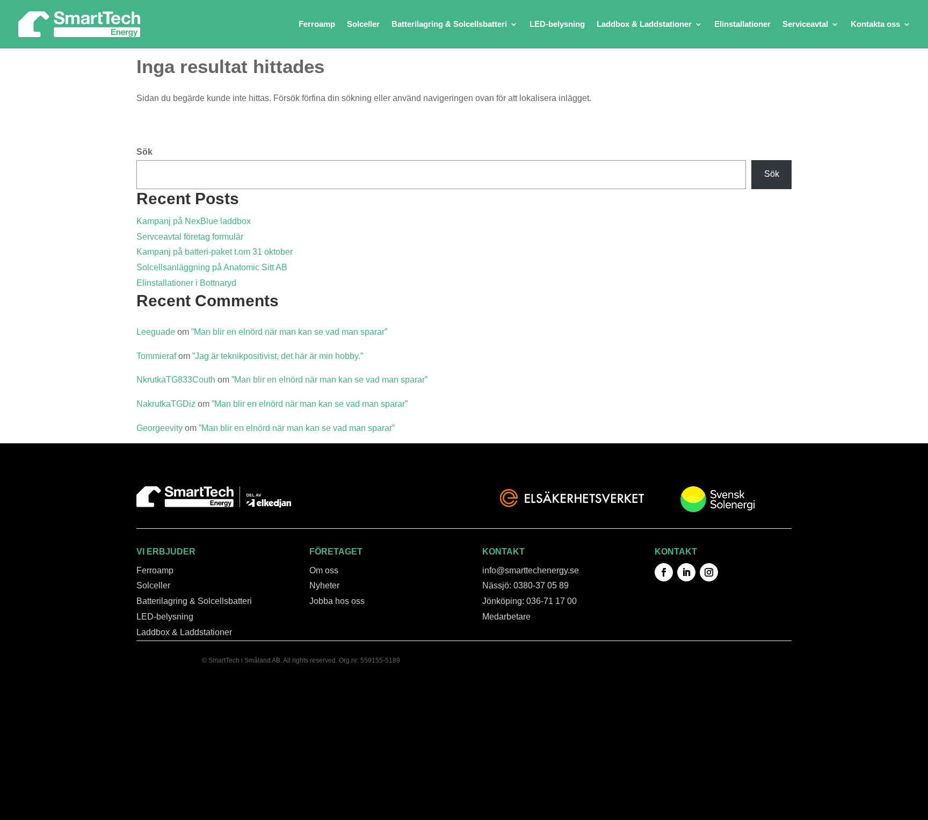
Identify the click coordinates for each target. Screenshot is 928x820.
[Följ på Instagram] (709, 572)
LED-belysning (557, 24)
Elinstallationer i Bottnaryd (186, 282)
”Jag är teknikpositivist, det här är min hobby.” (277, 356)
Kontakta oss (875, 24)
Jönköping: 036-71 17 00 (529, 601)
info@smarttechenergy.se (530, 570)
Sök (144, 151)
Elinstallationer (742, 24)
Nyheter (324, 585)
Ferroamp (317, 24)
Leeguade (155, 331)
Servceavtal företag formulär (189, 236)
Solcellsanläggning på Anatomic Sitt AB (211, 267)
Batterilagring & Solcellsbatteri (449, 24)
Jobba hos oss (337, 601)
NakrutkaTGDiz (165, 403)
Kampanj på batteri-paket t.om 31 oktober (214, 251)
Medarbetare (506, 616)
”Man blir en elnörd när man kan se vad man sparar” (289, 331)
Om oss (323, 570)
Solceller (363, 24)
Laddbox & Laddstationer (644, 24)
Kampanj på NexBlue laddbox (193, 221)
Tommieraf (156, 356)
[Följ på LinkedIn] (686, 572)
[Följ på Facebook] (664, 572)
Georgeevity (159, 428)
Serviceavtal (805, 24)
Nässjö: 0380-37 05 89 (525, 585)
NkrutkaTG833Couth (175, 379)
